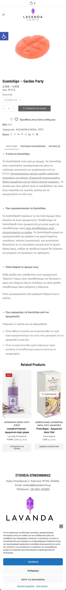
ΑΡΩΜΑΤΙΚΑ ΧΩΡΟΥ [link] (13, 422)
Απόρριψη (33, 570)
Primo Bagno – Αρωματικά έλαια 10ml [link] (49, 430)
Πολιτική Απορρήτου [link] (26, 586)
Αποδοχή (33, 561)
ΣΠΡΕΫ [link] (17, 425)
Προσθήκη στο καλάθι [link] (17, 448)
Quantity (7, 94)
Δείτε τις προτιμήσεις (33, 579)
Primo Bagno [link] (49, 436)
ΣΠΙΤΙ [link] (40, 129)
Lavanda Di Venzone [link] (17, 436)
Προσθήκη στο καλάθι (35, 108)
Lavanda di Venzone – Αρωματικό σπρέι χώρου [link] (17, 430)
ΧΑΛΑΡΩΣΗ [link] (55, 425)
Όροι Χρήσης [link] (42, 586)
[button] (61, 526)
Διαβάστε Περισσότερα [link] (49, 446)
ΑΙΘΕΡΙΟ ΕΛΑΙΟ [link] (42, 422)
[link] (4, 36)
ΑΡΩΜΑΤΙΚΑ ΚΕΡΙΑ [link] (26, 129)
